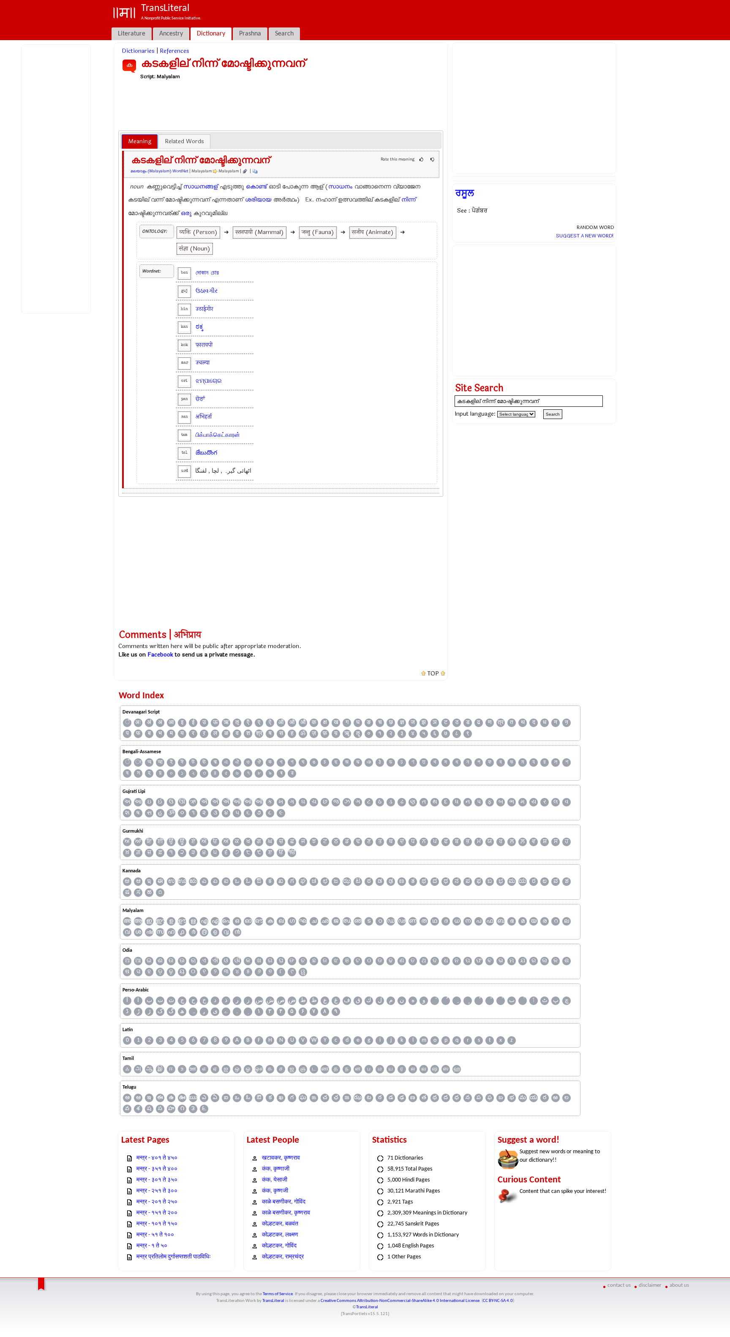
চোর (215, 272)
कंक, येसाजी (274, 1180)
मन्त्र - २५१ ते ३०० (156, 1191)
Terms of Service (278, 1294)
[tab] (140, 141)
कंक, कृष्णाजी (275, 1169)
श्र (259, 733)
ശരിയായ (258, 199)
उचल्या (203, 362)
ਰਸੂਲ (464, 193)
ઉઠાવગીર (207, 290)
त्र (501, 722)
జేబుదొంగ (206, 452)
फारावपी (204, 344)
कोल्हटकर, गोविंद (279, 1246)
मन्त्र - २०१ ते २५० (156, 1202)
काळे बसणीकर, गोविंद (283, 1202)
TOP (433, 674)
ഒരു (186, 213)
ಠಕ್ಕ (199, 326)
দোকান (202, 272)
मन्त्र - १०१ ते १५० (156, 1224)
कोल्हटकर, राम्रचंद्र (283, 1257)
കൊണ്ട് (256, 186)
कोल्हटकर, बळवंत (280, 1224)
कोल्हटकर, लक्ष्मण (280, 1235)
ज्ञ (402, 722)
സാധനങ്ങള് (200, 186)
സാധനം (340, 186)
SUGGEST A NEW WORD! (585, 236)
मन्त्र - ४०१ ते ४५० (156, 1158)
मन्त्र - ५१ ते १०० (155, 1235)
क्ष (325, 722)
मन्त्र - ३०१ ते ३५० (156, 1180)
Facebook (160, 654)
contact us (619, 1285)
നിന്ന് (408, 199)
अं (149, 722)
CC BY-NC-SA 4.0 (498, 1301)
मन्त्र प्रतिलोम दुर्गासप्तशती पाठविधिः (173, 1257)
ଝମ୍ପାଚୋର (209, 380)
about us (679, 1285)
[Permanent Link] (244, 171)
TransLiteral (273, 1301)
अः (138, 722)
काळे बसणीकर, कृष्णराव (286, 1213)
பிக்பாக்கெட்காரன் (218, 434)
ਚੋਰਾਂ (200, 399)
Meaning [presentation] (139, 141)
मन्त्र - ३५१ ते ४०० (156, 1169)
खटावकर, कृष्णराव (281, 1158)
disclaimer (650, 1285)
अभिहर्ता (204, 416)
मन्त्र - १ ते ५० (151, 1246)
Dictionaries (138, 50)
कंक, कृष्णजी (275, 1191)
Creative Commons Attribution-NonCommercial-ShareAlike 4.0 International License (400, 1301)
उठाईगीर (204, 309)
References (174, 50)
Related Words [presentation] (184, 141)
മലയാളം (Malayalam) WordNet (159, 171)
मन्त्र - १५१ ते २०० (156, 1213)
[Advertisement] (57, 178)
